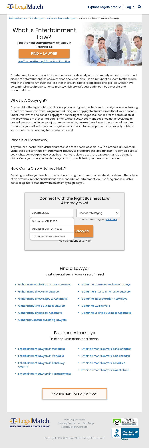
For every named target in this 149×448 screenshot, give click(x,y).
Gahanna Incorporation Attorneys (104, 298)
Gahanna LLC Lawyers (95, 306)
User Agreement (74, 419)
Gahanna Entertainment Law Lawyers (106, 291)
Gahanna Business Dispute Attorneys (42, 298)
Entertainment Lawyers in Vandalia (41, 356)
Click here (111, 219)
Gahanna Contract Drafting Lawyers (42, 320)
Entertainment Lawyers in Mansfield (41, 349)
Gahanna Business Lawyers (61, 17)
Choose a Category (90, 213)
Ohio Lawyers (36, 17)
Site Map (88, 423)
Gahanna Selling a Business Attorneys (106, 313)
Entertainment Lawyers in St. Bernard (105, 356)
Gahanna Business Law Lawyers (39, 291)
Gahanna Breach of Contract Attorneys (44, 284)
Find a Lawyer (44, 53)
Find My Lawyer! (74, 231)
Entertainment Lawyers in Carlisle (103, 363)
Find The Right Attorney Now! (74, 394)
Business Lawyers (18, 17)
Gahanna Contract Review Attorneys (106, 284)
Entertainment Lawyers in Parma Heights (44, 374)
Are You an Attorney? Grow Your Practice (44, 61)
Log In (130, 7)
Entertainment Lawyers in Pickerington (106, 349)
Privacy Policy (66, 423)
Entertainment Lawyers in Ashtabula (105, 370)
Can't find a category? (98, 219)
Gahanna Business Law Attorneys (40, 313)
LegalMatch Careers (74, 427)
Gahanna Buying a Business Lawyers (42, 306)
